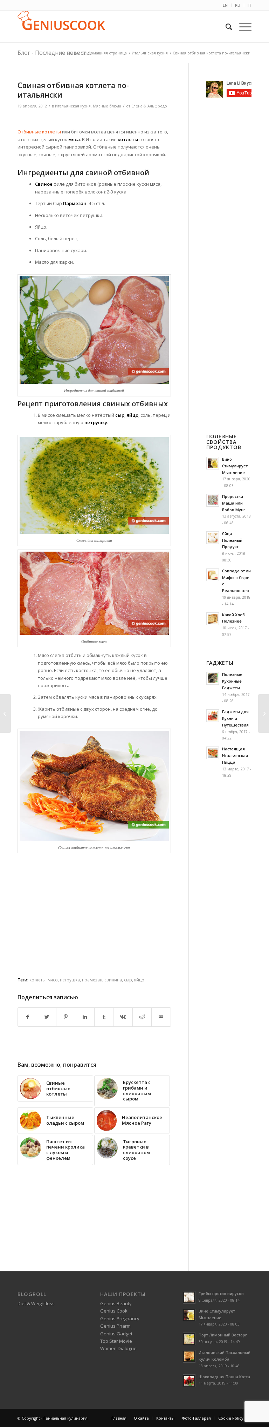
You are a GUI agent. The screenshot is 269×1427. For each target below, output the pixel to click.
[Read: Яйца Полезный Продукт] (212, 537)
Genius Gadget (116, 1333)
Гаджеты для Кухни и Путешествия (235, 718)
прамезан (92, 979)
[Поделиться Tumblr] (104, 1017)
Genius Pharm (115, 1326)
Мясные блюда (107, 106)
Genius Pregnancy (119, 1318)
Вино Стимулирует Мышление (235, 465)
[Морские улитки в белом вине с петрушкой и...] (5, 713)
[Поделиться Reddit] (142, 1017)
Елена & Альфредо (149, 106)
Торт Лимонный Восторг (223, 1334)
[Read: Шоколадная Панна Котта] (189, 1380)
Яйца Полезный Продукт (232, 540)
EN (225, 5)
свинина (113, 979)
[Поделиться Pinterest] (65, 1017)
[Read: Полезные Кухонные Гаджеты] (212, 678)
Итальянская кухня (73, 106)
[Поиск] (225, 26)
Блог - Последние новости (54, 53)
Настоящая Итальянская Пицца (235, 755)
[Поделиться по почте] (161, 1017)
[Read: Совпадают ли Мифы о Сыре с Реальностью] (212, 574)
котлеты (37, 979)
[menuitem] (225, 5)
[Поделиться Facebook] (27, 1017)
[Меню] (241, 26)
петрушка (70, 979)
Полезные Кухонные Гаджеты (232, 681)
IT (249, 5)
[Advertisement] (99, 119)
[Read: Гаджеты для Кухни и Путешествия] (212, 715)
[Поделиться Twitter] (46, 1017)
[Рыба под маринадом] (263, 713)
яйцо (139, 979)
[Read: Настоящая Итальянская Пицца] (212, 753)
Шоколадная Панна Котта (224, 1376)
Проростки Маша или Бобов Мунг (233, 503)
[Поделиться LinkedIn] (84, 1017)
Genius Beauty (116, 1303)
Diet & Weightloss (36, 1303)
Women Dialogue (118, 1348)
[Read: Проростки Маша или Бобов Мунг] (212, 500)
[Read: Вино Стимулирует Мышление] (212, 463)
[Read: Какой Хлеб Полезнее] (212, 618)
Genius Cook (113, 1311)
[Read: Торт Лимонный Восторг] (189, 1339)
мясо (53, 979)
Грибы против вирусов (221, 1293)
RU (237, 5)
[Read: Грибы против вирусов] (189, 1297)
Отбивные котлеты (39, 132)
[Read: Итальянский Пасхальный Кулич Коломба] (189, 1356)
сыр (128, 979)
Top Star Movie (116, 1341)
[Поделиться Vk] (122, 1017)
